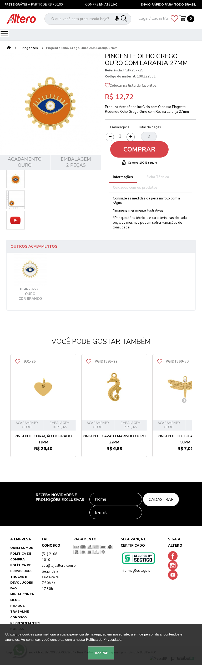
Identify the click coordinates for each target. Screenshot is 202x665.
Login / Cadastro (153, 18)
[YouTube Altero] (174, 574)
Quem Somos (21, 548)
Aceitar (101, 653)
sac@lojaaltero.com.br (59, 565)
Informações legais (135, 570)
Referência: (114, 70)
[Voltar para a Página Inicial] (9, 48)
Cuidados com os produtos (135, 187)
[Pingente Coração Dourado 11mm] (43, 387)
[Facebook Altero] (174, 555)
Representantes (25, 623)
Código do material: (120, 76)
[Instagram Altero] (174, 565)
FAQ (13, 588)
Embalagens (119, 127)
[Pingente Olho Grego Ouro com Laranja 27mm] (15, 179)
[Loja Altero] (21, 19)
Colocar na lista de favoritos (132, 85)
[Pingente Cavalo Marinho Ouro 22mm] (114, 387)
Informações (123, 177)
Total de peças (149, 127)
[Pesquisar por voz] (119, 18)
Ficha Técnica (158, 177)
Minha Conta (22, 594)
